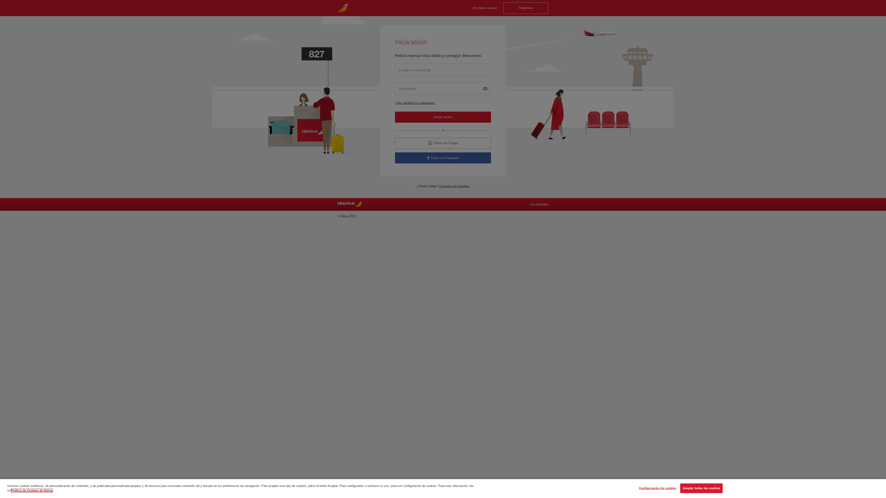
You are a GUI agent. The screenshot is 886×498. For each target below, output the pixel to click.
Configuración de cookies (657, 488)
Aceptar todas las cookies (701, 488)
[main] (443, 488)
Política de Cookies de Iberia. (32, 490)
